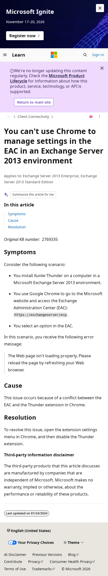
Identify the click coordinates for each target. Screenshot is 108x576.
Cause (13, 220)
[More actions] (99, 117)
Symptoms (17, 213)
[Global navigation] (5, 54)
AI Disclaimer (15, 554)
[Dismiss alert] (100, 8)
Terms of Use (15, 568)
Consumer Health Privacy (71, 561)
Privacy (34, 561)
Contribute (13, 561)
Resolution (17, 227)
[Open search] (85, 54)
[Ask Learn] (91, 117)
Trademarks (42, 568)
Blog (72, 554)
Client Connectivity (33, 116)
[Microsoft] (54, 55)
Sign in (98, 54)
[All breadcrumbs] (8, 117)
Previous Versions (47, 554)
